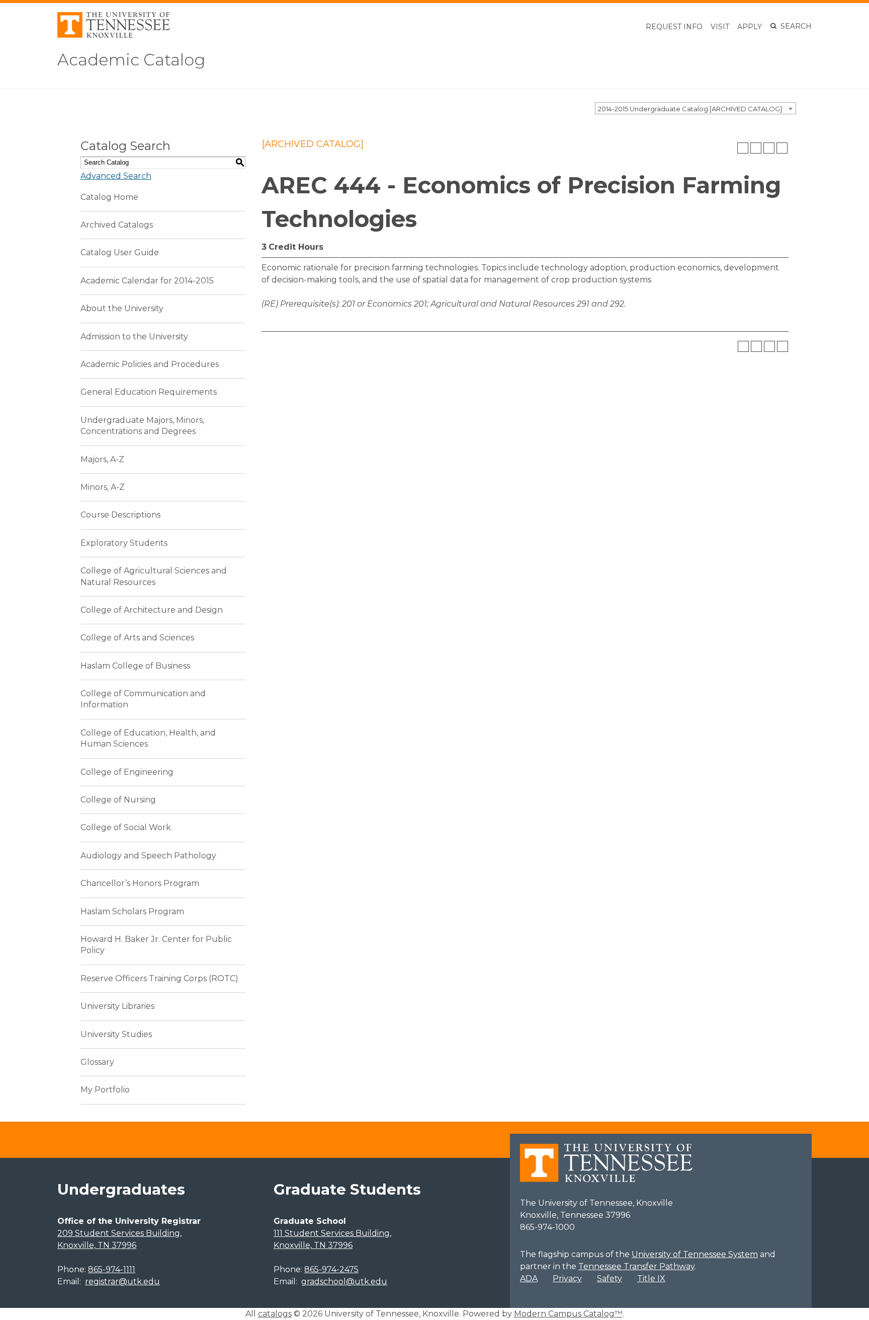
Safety (609, 1278)
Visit (720, 26)
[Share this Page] (755, 148)
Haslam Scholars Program (132, 911)
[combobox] (695, 108)
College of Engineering (126, 772)
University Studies (116, 1034)
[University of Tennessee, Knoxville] (113, 35)
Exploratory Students (123, 543)
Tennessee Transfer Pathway (636, 1266)
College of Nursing (118, 799)
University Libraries (117, 1006)
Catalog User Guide (119, 252)
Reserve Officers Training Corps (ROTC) (159, 978)
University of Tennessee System (695, 1254)
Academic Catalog (131, 59)
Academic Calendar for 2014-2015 (147, 280)
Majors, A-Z (102, 459)
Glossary (97, 1062)
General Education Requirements (148, 392)
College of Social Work (125, 827)
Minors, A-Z (102, 487)
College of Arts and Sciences (137, 637)
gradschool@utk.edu (344, 1281)
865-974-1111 (111, 1269)
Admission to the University (134, 336)
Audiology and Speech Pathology (148, 855)
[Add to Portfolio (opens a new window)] (742, 148)
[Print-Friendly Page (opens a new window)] (768, 148)
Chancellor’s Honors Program (139, 883)
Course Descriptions (120, 515)
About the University (121, 308)
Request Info (674, 26)
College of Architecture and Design (151, 610)
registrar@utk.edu (122, 1281)
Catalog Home (109, 197)
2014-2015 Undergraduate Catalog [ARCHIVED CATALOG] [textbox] (690, 109)
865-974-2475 (331, 1269)
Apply (749, 26)
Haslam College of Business (135, 666)
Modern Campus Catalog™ (568, 1313)
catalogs (275, 1313)
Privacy (567, 1278)
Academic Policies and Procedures (149, 364)
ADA (529, 1278)
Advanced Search (115, 176)
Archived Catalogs (116, 225)
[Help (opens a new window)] (782, 148)
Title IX (651, 1278)
